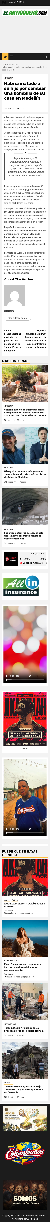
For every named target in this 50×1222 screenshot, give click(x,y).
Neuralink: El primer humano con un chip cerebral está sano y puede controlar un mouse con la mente (35, 339)
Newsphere (17, 1219)
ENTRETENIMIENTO (11, 961)
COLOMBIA (8, 1083)
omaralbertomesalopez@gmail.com (20, 913)
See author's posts (17, 318)
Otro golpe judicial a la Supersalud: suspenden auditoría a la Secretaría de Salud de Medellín (25, 474)
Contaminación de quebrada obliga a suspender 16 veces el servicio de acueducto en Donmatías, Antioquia (25, 412)
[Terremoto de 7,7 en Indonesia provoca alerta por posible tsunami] (25, 1001)
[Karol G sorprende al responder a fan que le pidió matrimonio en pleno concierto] (25, 938)
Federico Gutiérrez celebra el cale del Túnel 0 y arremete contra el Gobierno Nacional (23, 536)
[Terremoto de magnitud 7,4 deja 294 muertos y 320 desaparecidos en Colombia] (25, 1060)
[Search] (46, 56)
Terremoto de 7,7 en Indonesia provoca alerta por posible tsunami (24, 1029)
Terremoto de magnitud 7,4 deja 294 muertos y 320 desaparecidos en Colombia (23, 1089)
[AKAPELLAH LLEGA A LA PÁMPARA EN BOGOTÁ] (25, 877)
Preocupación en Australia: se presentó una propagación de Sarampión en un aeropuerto (13, 340)
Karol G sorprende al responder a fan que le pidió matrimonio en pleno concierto (23, 967)
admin (22, 109)
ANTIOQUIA (8, 78)
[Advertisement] (25, 37)
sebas (21, 420)
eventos (7, 900)
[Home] (5, 57)
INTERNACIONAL (10, 1024)
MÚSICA (15, 900)
